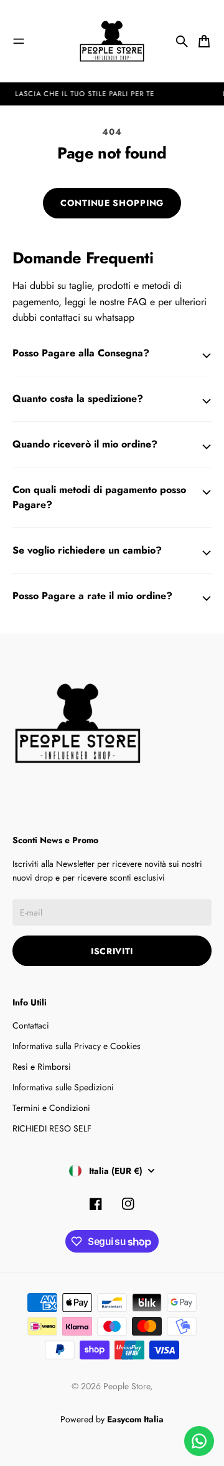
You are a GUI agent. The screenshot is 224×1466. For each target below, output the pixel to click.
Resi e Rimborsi (41, 1066)
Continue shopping (112, 203)
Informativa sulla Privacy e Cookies (76, 1046)
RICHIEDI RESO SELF (51, 1128)
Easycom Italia (135, 1419)
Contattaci (30, 1025)
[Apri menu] (18, 41)
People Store (126, 1386)
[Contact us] (199, 1441)
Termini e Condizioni (51, 1108)
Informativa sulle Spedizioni (63, 1087)
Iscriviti (112, 951)
